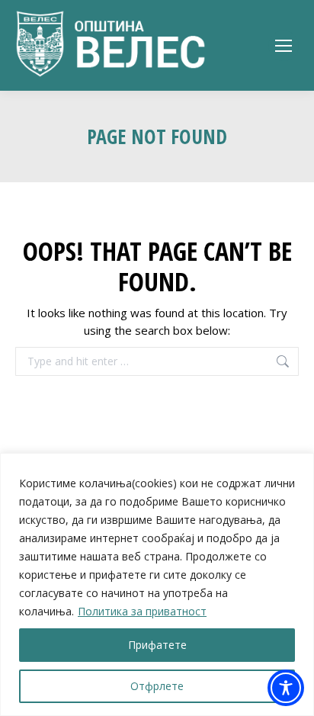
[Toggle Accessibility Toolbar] (286, 688)
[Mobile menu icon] (283, 46)
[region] (157, 584)
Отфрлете (157, 686)
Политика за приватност (142, 611)
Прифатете (157, 644)
